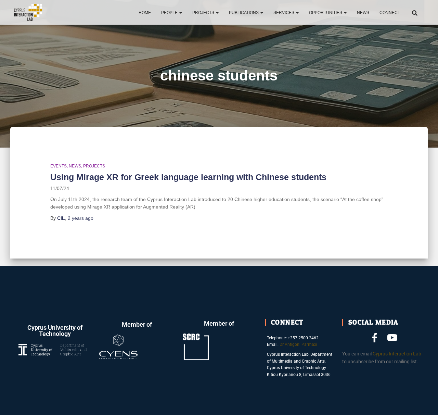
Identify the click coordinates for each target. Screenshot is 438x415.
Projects (203, 12)
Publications (244, 12)
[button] (180, 12)
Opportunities (326, 12)
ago (80, 218)
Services (284, 12)
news (75, 166)
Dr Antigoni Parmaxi (298, 344)
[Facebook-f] (374, 337)
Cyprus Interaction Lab (397, 353)
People (170, 12)
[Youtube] (392, 337)
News (363, 12)
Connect (389, 12)
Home (145, 12)
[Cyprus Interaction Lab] (28, 12)
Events (58, 166)
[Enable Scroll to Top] (424, 401)
